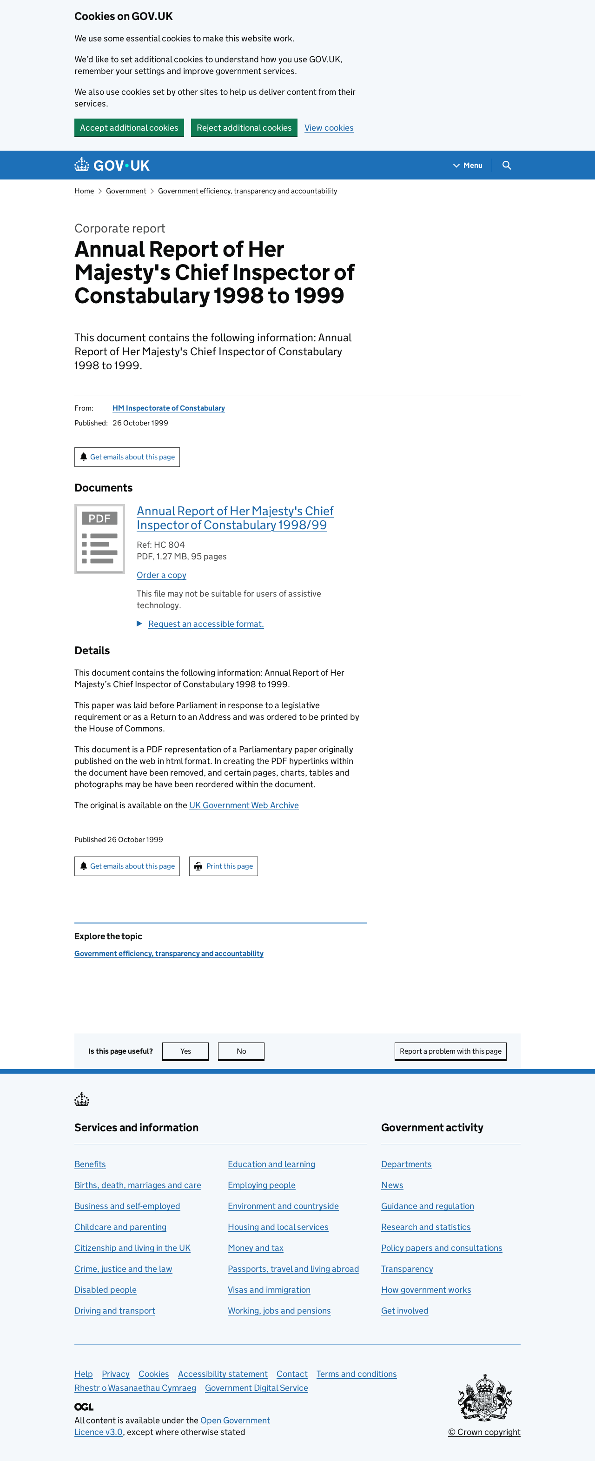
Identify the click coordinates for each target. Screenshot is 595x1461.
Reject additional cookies (244, 127)
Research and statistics (426, 1227)
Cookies (154, 1373)
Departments (406, 1164)
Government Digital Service (256, 1387)
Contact (292, 1373)
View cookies (329, 127)
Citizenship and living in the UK (132, 1247)
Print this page (229, 866)
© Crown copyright (484, 1432)
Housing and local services (278, 1227)
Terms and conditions (357, 1373)
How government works (426, 1289)
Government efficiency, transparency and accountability (247, 190)
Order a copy (161, 575)
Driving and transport (114, 1310)
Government (126, 190)
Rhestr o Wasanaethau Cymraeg (135, 1387)
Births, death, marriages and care (137, 1185)
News (392, 1185)
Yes (194, 1051)
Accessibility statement (223, 1373)
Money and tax (256, 1247)
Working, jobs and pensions (279, 1310)
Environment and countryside (283, 1206)
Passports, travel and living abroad (293, 1268)
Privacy (116, 1373)
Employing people (262, 1185)
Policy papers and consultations (441, 1247)
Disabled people (105, 1289)
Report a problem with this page (451, 1051)
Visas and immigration (269, 1289)
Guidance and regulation (427, 1206)
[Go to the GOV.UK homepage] (112, 165)
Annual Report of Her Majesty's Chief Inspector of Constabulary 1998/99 (235, 517)
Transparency (407, 1268)
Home (84, 190)
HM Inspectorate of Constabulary (168, 408)
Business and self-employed (127, 1206)
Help (83, 1373)
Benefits (90, 1164)
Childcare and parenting (120, 1227)
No (250, 1051)
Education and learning (271, 1164)
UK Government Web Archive (244, 805)
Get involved (405, 1310)
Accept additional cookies (129, 127)
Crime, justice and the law (123, 1268)
